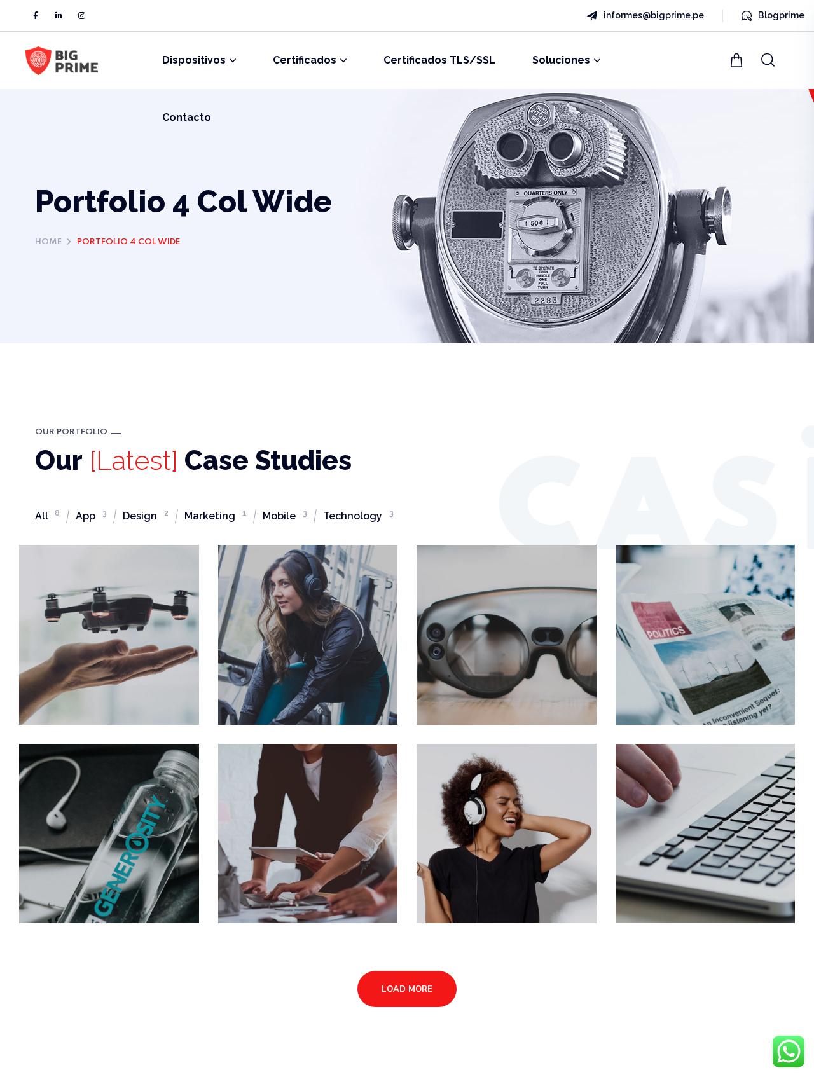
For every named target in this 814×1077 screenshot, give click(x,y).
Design (146, 515)
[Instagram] (81, 16)
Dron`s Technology (101, 578)
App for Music (483, 777)
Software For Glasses (480, 585)
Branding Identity (98, 777)
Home (48, 242)
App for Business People (294, 784)
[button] (738, 60)
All (47, 515)
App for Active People (286, 585)
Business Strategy (697, 777)
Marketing (215, 515)
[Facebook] (35, 16)
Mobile (285, 515)
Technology (358, 515)
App (91, 515)
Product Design (687, 578)
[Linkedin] (58, 16)
